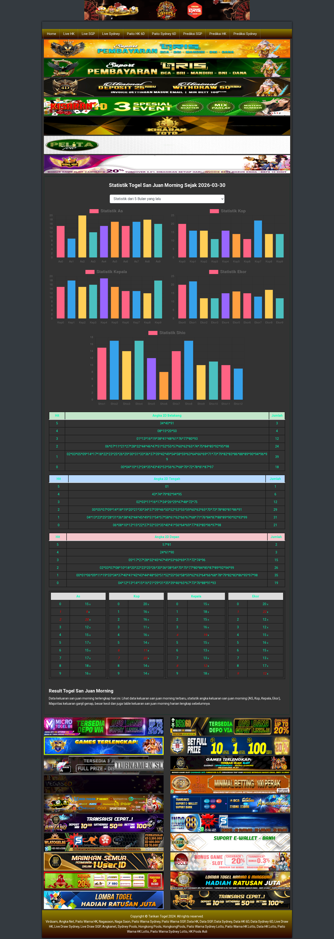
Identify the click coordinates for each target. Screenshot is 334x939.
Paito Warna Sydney (146, 921)
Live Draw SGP (91, 926)
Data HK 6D (241, 921)
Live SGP (88, 34)
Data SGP (206, 921)
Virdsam (52, 921)
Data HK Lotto (266, 926)
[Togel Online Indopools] (230, 861)
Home (51, 34)
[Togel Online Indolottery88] (230, 823)
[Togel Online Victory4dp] (104, 746)
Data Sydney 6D (262, 921)
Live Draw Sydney (66, 926)
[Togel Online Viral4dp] (167, 164)
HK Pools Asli (198, 931)
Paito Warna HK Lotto (240, 926)
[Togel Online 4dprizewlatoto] (104, 861)
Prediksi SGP (192, 34)
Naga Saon (122, 921)
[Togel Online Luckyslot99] (230, 746)
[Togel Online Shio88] (230, 881)
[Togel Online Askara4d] (104, 804)
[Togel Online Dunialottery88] (230, 784)
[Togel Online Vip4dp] (230, 765)
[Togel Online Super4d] (167, 87)
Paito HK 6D (136, 34)
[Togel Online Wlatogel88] (104, 842)
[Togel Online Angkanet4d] (230, 842)
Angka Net (66, 921)
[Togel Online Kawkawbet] (104, 765)
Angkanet (109, 926)
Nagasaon (106, 921)
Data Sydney (223, 921)
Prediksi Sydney (245, 34)
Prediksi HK (217, 34)
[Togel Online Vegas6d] (104, 784)
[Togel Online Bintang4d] (104, 823)
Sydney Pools (127, 926)
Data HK (192, 921)
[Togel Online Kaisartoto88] (104, 881)
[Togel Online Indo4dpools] (104, 900)
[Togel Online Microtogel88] (104, 727)
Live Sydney (111, 34)
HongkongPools (174, 926)
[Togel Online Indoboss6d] (230, 727)
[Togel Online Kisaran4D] (167, 106)
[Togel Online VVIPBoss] (167, 49)
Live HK (69, 34)
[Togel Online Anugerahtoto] (230, 804)
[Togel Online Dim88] (167, 68)
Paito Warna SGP (174, 921)
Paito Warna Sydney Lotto (205, 926)
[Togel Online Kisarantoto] (167, 126)
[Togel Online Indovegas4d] (230, 900)
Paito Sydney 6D (164, 34)
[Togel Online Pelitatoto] (167, 145)
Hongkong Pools (150, 926)
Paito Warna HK (86, 921)
